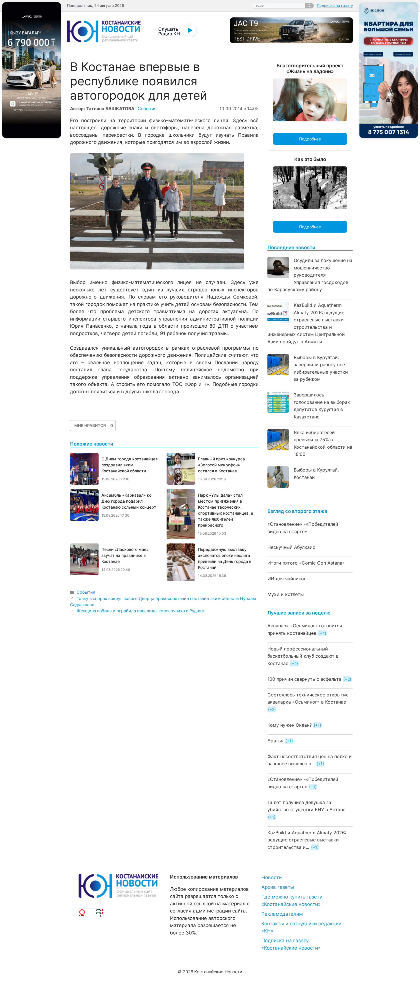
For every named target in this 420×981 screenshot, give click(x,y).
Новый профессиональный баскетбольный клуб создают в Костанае (303, 656)
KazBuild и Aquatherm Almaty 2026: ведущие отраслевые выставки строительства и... (306, 840)
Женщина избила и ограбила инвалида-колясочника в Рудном (141, 610)
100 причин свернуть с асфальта (304, 679)
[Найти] (309, 5)
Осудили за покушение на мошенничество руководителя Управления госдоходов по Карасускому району (309, 274)
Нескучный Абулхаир (291, 547)
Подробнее (310, 138)
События (147, 108)
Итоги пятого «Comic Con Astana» (306, 563)
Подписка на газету (335, 5)
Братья (275, 741)
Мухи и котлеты (285, 594)
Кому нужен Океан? (289, 725)
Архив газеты (277, 887)
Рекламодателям (282, 914)
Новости (271, 877)
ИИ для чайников (287, 578)
